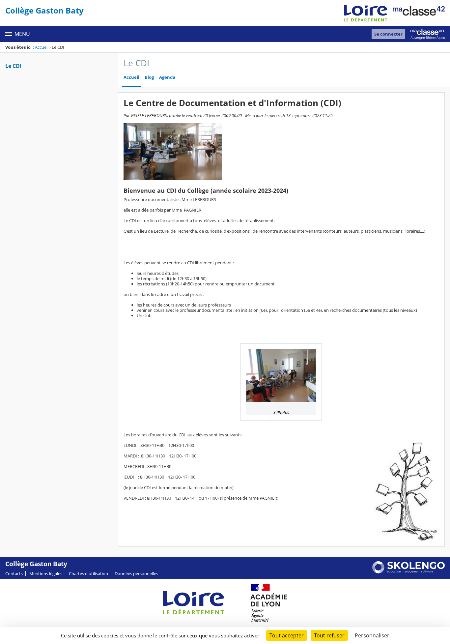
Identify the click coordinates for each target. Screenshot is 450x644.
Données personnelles (136, 573)
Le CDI (13, 66)
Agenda (167, 77)
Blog (149, 77)
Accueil (41, 47)
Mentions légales (45, 573)
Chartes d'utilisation (88, 573)
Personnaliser (372, 635)
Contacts (14, 573)
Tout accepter (286, 635)
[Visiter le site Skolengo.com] (408, 572)
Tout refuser (329, 635)
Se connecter (388, 34)
